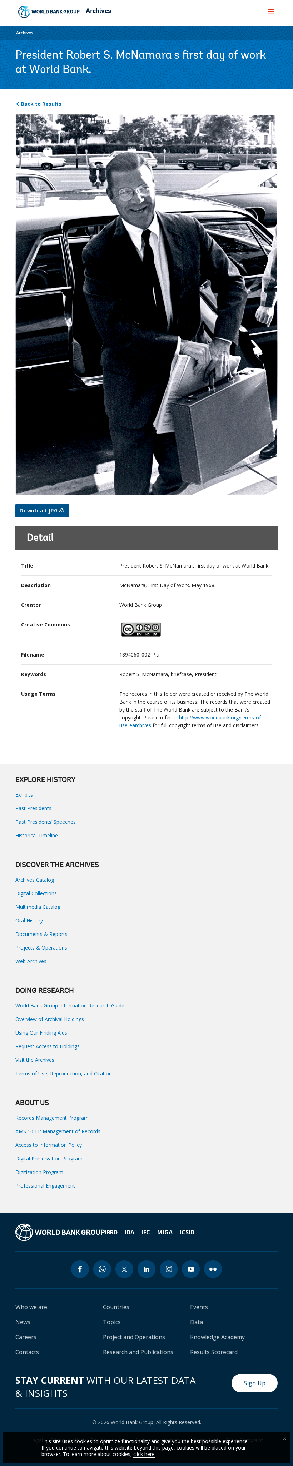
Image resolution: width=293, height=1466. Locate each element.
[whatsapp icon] (102, 1269)
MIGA (165, 1232)
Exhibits (24, 794)
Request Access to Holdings (47, 1046)
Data (196, 1322)
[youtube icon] (191, 1269)
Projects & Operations (41, 947)
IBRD (111, 1232)
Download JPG (39, 510)
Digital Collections (36, 893)
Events (199, 1307)
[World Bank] (60, 1232)
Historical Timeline (36, 835)
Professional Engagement (45, 1185)
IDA (129, 1232)
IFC (145, 1232)
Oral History (29, 920)
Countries (116, 1307)
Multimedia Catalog (37, 906)
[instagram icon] (169, 1269)
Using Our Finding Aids (41, 1032)
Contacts (27, 1352)
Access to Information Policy (48, 1144)
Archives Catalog (34, 879)
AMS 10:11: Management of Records (57, 1131)
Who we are (31, 1307)
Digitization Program (39, 1172)
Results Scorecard (214, 1352)
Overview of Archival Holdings (49, 1019)
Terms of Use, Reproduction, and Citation (63, 1073)
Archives (98, 11)
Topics (112, 1322)
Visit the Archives (34, 1059)
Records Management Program (52, 1117)
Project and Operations (134, 1337)
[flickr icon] (213, 1269)
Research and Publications (138, 1352)
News (22, 1322)
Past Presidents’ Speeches (45, 821)
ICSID (187, 1232)
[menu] (271, 11)
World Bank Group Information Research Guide (69, 1005)
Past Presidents (33, 808)
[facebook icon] (80, 1269)
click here (144, 1454)
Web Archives (30, 961)
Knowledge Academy (217, 1337)
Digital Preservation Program (49, 1158)
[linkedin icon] (146, 1269)
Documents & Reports (41, 934)
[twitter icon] (124, 1269)
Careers (25, 1337)
